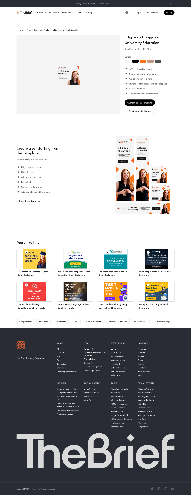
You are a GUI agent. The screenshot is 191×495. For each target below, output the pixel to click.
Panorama (43, 321)
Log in (138, 12)
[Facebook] (152, 489)
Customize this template (139, 102)
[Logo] (21, 345)
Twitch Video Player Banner (166, 321)
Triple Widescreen (93, 321)
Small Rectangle (35, 30)
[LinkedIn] (159, 489)
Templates (21, 30)
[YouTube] (172, 489)
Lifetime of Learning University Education (62, 30)
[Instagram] (166, 489)
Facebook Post (140, 321)
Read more (104, 3)
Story (76, 321)
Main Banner (61, 321)
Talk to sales (152, 12)
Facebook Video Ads (118, 321)
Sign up (169, 12)
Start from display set (140, 110)
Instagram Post (25, 321)
